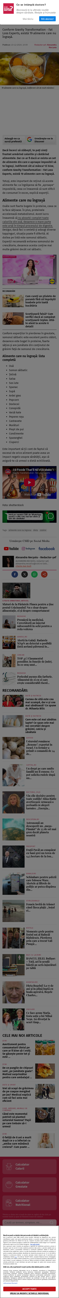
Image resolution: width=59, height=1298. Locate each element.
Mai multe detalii (34, 1244)
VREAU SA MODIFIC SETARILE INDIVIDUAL (29, 1293)
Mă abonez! (47, 18)
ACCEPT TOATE (29, 1289)
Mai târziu (28, 18)
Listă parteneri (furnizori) (10, 1283)
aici (16, 1257)
